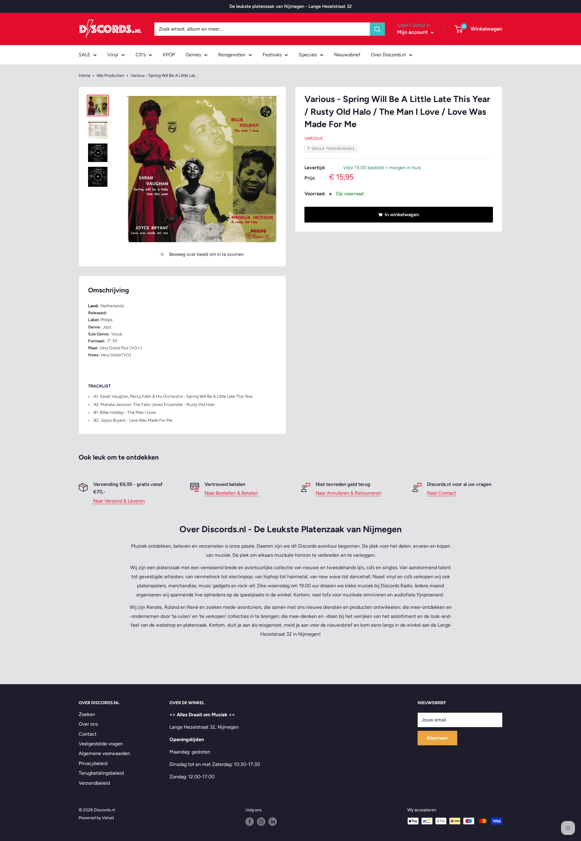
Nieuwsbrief (347, 55)
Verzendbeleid (94, 783)
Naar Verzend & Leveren (119, 501)
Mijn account (413, 32)
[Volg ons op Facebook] (249, 821)
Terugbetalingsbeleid (101, 773)
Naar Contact (441, 493)
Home (84, 75)
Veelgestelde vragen (101, 744)
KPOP (169, 55)
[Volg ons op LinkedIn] (272, 821)
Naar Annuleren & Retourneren (349, 493)
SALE (84, 55)
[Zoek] (377, 29)
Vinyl (112, 55)
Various (313, 138)
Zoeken (87, 714)
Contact (88, 734)
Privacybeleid (93, 763)
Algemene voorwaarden (104, 753)
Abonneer (437, 738)
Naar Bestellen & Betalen (231, 493)
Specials (308, 55)
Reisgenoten (231, 55)
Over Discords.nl (388, 55)
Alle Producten (110, 75)
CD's (141, 55)
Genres (193, 55)
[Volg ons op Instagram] (261, 821)
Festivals (272, 55)
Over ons (88, 724)
